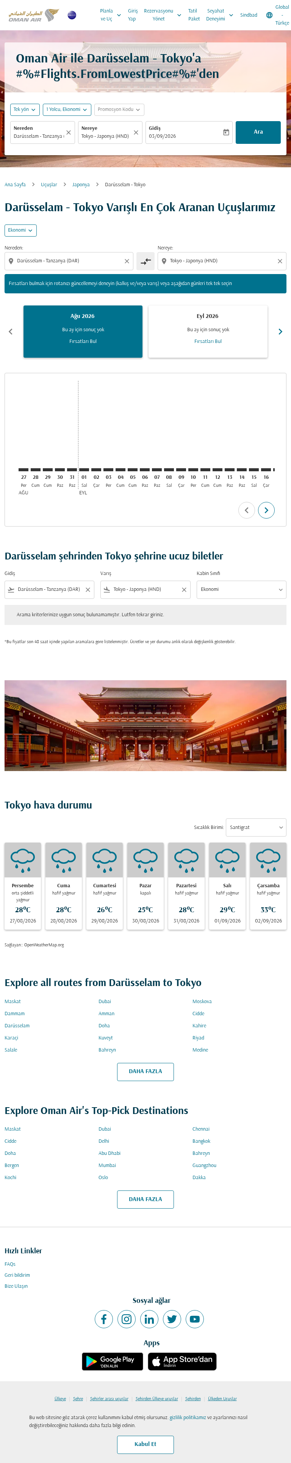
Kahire (199, 1026)
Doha (104, 1026)
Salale (11, 1050)
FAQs (10, 1264)
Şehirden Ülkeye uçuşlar (157, 1399)
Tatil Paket (194, 15)
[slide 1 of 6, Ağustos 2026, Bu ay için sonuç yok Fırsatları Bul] (82, 331)
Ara (258, 132)
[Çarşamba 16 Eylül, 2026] (266, 469)
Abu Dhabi (109, 1153)
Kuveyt (106, 1038)
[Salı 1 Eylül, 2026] (84, 469)
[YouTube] (195, 1319)
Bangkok (201, 1141)
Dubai (105, 1002)
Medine (200, 1050)
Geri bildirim (17, 1275)
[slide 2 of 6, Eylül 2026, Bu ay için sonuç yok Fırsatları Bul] (208, 331)
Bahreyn (107, 1050)
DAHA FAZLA (145, 1072)
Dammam (15, 1014)
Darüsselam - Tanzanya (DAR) (39, 136)
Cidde (198, 1014)
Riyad (198, 1038)
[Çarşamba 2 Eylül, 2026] (96, 469)
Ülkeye (60, 1399)
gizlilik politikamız (188, 1418)
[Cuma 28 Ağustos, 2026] (36, 469)
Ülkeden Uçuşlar (222, 1399)
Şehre (78, 1399)
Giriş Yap (133, 15)
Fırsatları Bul (83, 341)
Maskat (13, 1002)
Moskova (202, 1002)
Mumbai (107, 1166)
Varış (105, 573)
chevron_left (11, 332)
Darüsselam (17, 1026)
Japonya (81, 185)
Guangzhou (204, 1166)
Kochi (10, 1178)
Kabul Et (145, 1444)
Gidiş (155, 128)
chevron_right (280, 332)
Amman (106, 1014)
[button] (67, 110)
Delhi (104, 1141)
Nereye (89, 128)
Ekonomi (17, 230)
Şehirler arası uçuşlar (109, 1399)
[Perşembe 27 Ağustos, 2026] (23, 469)
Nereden (23, 128)
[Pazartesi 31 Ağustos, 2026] (72, 469)
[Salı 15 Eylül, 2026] (254, 469)
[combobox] (69, 261)
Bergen (12, 1166)
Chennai (201, 1129)
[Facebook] (104, 1319)
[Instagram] (126, 1319)
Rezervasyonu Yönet (163, 15)
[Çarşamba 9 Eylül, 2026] (181, 469)
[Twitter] (172, 1319)
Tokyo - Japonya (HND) (105, 136)
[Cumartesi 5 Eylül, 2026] (133, 469)
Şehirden (193, 1399)
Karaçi (11, 1038)
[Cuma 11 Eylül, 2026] (205, 469)
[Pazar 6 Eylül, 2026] (145, 469)
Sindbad (248, 15)
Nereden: (14, 248)
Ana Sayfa (15, 185)
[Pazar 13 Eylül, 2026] (230, 469)
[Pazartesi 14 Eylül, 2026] (242, 469)
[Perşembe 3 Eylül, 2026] (108, 469)
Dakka (199, 1178)
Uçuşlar (49, 185)
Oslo (103, 1178)
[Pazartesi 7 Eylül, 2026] (157, 469)
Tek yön (21, 109)
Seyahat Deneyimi (220, 15)
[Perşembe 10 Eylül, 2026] (193, 469)
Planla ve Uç (111, 15)
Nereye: (165, 248)
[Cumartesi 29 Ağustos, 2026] (48, 469)
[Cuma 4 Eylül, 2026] (120, 469)
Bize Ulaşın (16, 1286)
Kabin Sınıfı (208, 573)
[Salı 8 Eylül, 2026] (169, 469)
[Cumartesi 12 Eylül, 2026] (217, 469)
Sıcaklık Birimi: (209, 827)
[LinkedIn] (149, 1319)
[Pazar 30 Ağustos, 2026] (60, 469)
